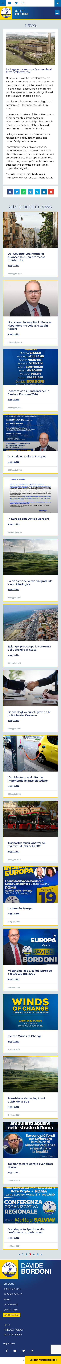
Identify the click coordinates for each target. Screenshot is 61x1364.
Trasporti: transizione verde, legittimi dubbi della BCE (26, 844)
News (7, 1299)
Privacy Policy (13, 1329)
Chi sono (9, 1283)
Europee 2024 (12, 1315)
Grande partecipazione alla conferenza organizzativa (26, 1231)
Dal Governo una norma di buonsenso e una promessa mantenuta (26, 257)
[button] (57, 3)
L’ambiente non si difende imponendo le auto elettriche (28, 779)
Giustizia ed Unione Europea (27, 456)
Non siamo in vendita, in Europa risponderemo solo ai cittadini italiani (29, 325)
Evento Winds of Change (25, 1036)
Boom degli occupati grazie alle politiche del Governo (29, 713)
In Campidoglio (13, 1294)
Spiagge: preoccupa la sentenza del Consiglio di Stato (29, 648)
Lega (7, 1325)
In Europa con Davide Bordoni (28, 518)
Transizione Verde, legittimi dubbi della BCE (26, 1100)
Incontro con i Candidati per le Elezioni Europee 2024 (28, 392)
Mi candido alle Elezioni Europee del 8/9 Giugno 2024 (30, 972)
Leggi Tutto (13, 265)
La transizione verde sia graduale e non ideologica (30, 582)
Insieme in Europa (20, 908)
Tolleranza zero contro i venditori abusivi (30, 1165)
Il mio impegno (12, 1289)
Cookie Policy (13, 1334)
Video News (11, 1304)
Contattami (11, 1309)
